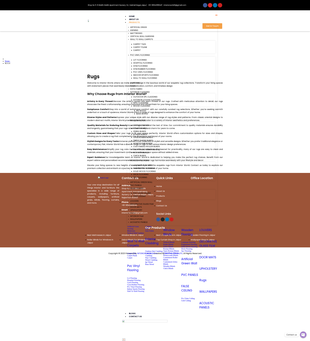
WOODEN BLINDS (141, 152)
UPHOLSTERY (136, 210)
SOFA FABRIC (136, 89)
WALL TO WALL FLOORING (145, 78)
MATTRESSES (136, 33)
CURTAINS (135, 82)
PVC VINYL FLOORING (140, 55)
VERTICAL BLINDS (141, 125)
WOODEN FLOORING (139, 160)
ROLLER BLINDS (140, 128)
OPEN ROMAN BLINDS (143, 137)
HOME (132, 16)
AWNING (134, 30)
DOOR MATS (136, 207)
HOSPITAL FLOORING (142, 63)
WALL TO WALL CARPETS (141, 39)
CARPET (137, 50)
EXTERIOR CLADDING (140, 92)
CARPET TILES (139, 44)
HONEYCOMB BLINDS (142, 143)
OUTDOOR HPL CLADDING (145, 96)
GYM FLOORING (140, 66)
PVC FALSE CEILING (142, 193)
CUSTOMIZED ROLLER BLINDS (146, 146)
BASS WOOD (142, 113)
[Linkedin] (215, 5)
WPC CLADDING (140, 102)
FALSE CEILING (136, 188)
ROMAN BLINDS (140, 134)
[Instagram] (210, 5)
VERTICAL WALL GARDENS (142, 36)
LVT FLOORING (140, 59)
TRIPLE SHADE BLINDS (143, 140)
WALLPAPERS (136, 219)
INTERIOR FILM (136, 216)
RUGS (132, 213)
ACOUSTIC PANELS (138, 222)
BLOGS (132, 313)
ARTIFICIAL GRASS (138, 27)
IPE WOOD (141, 110)
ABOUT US (134, 19)
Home (8, 61)
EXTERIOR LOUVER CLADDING (147, 99)
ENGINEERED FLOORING (144, 168)
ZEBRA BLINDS (139, 131)
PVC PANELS (136, 185)
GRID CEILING (139, 196)
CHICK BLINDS (139, 155)
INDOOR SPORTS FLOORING (146, 75)
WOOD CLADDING (141, 106)
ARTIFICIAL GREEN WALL (141, 182)
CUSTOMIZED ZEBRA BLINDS (146, 149)
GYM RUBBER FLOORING (144, 69)
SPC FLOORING (140, 177)
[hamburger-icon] (216, 15)
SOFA (132, 86)
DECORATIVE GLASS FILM (141, 204)
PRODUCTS (134, 22)
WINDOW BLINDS (138, 120)
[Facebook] (205, 5)
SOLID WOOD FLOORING (144, 171)
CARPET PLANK (140, 47)
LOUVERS (134, 201)
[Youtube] (220, 5)
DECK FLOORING (141, 174)
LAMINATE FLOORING (143, 165)
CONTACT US (135, 316)
